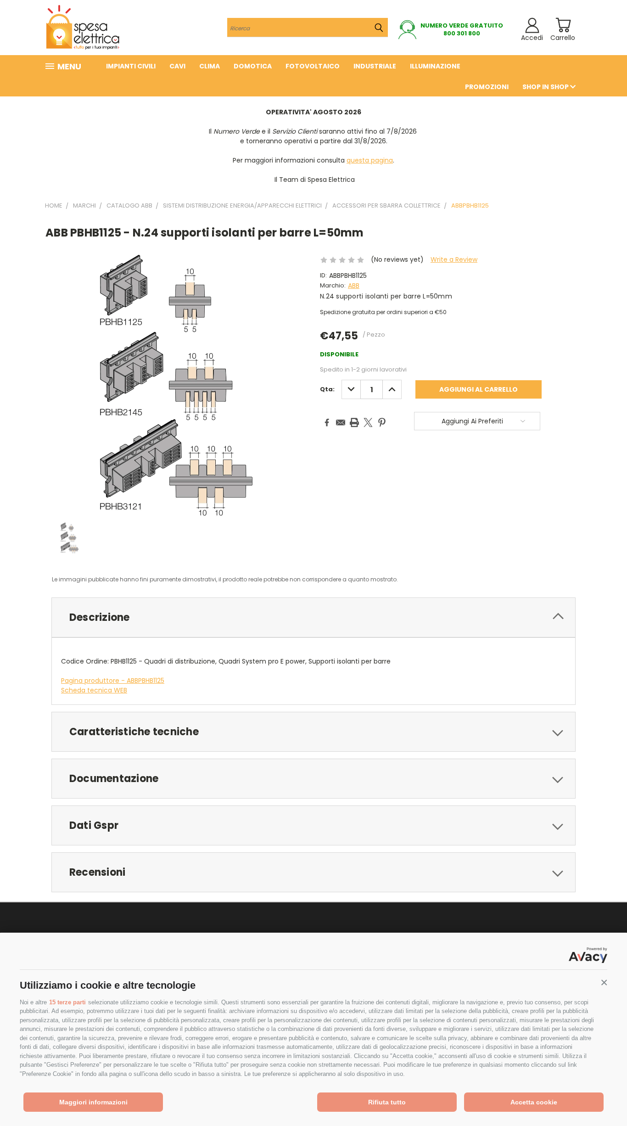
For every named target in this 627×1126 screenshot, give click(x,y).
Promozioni (487, 86)
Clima (209, 66)
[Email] (340, 422)
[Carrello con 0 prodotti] (563, 25)
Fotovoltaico (313, 66)
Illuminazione (435, 66)
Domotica (253, 66)
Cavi (177, 66)
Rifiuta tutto (387, 1102)
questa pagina (370, 160)
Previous (603, 1097)
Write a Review (454, 259)
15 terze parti (67, 1002)
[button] (604, 983)
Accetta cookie (533, 1102)
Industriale (374, 66)
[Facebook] (326, 422)
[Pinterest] (381, 422)
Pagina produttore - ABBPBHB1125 (112, 680)
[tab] (313, 617)
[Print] (354, 422)
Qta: (327, 389)
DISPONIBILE (339, 354)
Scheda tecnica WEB (94, 690)
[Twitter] (368, 422)
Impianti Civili (131, 66)
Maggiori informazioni (93, 1102)
